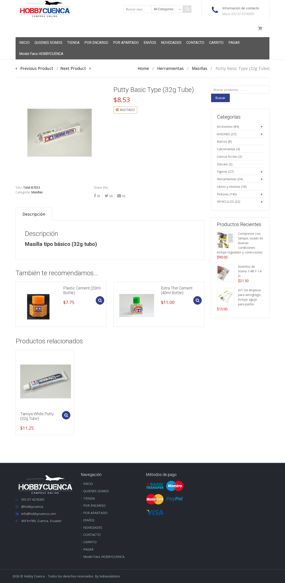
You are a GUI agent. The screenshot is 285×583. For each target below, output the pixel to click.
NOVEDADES (171, 42)
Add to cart (100, 300)
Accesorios (225, 126)
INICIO (24, 42)
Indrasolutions (110, 576)
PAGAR (234, 42)
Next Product (74, 68)
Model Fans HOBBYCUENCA (41, 54)
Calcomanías (226, 149)
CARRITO (216, 42)
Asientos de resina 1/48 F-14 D (249, 271)
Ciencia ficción (227, 156)
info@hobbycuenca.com (38, 514)
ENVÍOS (150, 42)
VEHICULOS (225, 201)
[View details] (38, 304)
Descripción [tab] (33, 214)
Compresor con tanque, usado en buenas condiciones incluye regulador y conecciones (240, 242)
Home (143, 68)
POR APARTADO (126, 42)
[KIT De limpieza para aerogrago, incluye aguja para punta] (226, 296)
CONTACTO (195, 42)
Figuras (222, 171)
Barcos (222, 141)
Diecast (222, 164)
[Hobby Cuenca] (45, 8)
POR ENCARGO (96, 42)
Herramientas (170, 68)
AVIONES (223, 134)
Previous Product (35, 68)
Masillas (199, 68)
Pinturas (223, 194)
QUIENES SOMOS (48, 42)
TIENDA (73, 42)
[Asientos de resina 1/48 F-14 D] (226, 273)
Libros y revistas (228, 186)
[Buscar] (187, 9)
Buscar (220, 98)
